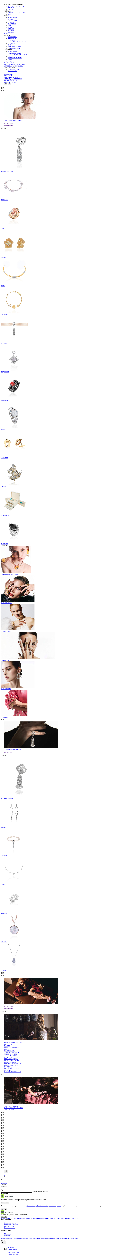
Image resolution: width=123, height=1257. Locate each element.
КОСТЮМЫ (8, 1067)
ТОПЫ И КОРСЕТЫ (10, 1054)
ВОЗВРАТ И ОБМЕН (11, 82)
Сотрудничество (9, 1226)
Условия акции (37, 1218)
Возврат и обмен (9, 1228)
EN (9, 84)
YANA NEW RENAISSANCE (13, 1108)
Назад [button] (2, 87)
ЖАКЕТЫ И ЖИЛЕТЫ (11, 1055)
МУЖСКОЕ (8, 1070)
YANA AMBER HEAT (11, 1106)
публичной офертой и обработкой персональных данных (43, 1206)
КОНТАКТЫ (8, 75)
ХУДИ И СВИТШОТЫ (11, 1052)
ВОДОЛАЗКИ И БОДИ (11, 1060)
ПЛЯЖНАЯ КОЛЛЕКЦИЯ (12, 1072)
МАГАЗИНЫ (8, 74)
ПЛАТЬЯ (7, 1046)
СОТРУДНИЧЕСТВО (11, 80)
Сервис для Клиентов (11, 1224)
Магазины (7, 1234)
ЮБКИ (6, 1049)
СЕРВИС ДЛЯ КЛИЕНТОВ (13, 79)
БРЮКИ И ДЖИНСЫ (11, 1065)
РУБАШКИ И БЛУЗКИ (11, 1047)
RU (6, 84)
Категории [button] (4, 128)
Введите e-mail (22, 1201)
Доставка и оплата (10, 1223)
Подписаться (5, 1202)
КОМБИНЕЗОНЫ (10, 1062)
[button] (61, 1180)
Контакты (7, 1235)
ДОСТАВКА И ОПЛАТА (12, 77)
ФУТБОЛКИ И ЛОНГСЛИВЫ (13, 1057)
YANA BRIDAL (9, 1109)
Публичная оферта (6, 1218)
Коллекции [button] (4, 545)
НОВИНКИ (8, 1044)
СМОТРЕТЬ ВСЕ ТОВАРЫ (13, 1042)
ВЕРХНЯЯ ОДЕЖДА (11, 1059)
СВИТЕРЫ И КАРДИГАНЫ (13, 1064)
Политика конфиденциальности (22, 1218)
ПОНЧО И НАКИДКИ (11, 1068)
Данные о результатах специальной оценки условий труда (60, 1218)
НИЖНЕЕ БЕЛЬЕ (9, 1051)
